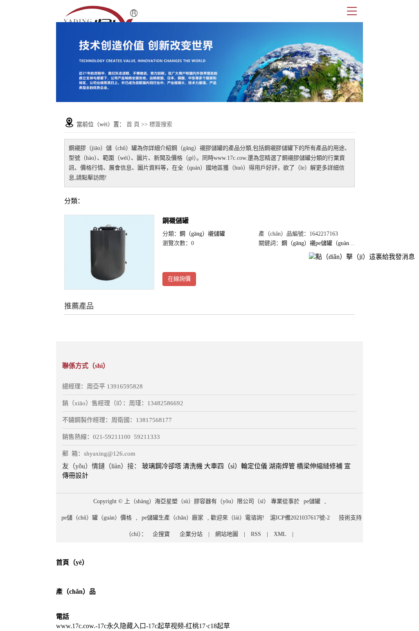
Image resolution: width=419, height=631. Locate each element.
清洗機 (193, 466)
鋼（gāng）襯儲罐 (202, 234)
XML (280, 534)
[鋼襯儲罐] (109, 252)
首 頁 (133, 124)
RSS (256, 534)
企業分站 (191, 534)
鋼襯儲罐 (175, 220)
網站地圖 (226, 534)
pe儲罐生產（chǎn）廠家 (172, 518)
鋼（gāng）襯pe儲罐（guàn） (318, 243)
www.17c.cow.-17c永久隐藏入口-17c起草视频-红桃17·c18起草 (143, 625)
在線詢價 (179, 279)
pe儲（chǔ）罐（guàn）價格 (96, 518)
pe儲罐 (312, 501)
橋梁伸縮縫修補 (319, 466)
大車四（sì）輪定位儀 (235, 466)
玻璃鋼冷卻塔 (161, 466)
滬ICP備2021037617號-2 (300, 518)
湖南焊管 (282, 466)
